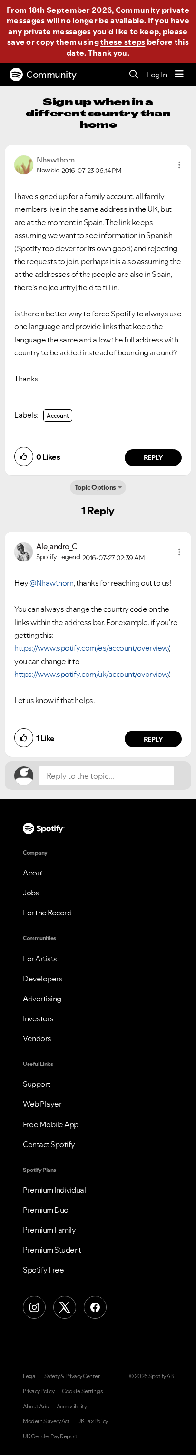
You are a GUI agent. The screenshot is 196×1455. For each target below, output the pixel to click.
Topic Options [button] (95, 487)
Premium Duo (46, 1210)
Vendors (37, 1038)
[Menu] (179, 74)
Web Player (42, 1104)
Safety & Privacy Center (72, 1376)
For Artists (40, 958)
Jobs (31, 892)
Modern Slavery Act (46, 1421)
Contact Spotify (49, 1144)
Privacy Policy (38, 1391)
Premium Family (49, 1230)
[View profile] (23, 164)
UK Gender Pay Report (50, 1436)
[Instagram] (34, 1307)
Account (58, 415)
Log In (157, 74)
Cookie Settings (82, 1391)
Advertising (42, 998)
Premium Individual (54, 1190)
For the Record (47, 912)
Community (51, 74)
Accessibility (72, 1406)
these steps (122, 42)
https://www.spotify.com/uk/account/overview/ (91, 674)
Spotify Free (43, 1270)
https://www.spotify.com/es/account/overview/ (91, 648)
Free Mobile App (50, 1124)
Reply (153, 457)
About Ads (36, 1406)
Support (36, 1084)
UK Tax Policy (92, 1421)
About (33, 872)
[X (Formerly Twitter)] (64, 1307)
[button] (179, 165)
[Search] (134, 74)
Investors (38, 1018)
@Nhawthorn (51, 583)
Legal (30, 1376)
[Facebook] (95, 1307)
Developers (42, 978)
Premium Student (52, 1250)
